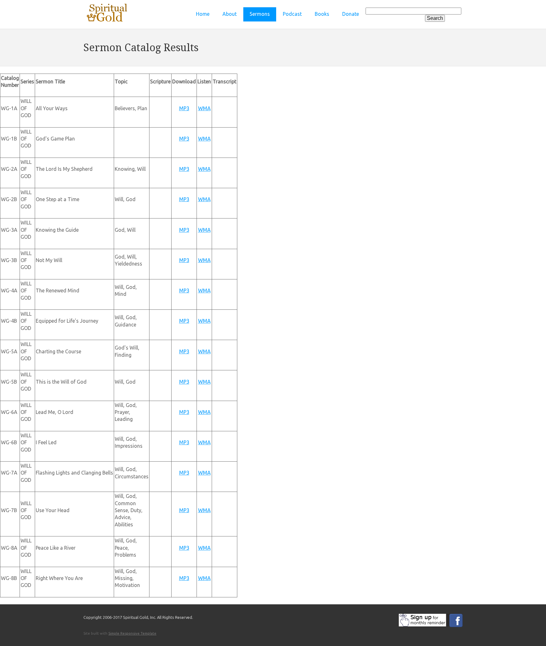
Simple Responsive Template (132, 633)
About (229, 14)
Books (322, 14)
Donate (350, 14)
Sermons (260, 14)
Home (202, 14)
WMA (204, 108)
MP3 (184, 108)
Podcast (292, 14)
